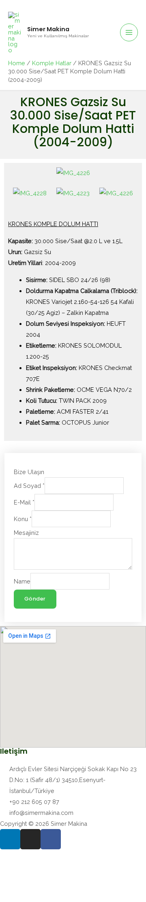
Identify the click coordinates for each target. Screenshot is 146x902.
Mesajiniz (26, 532)
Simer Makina (48, 29)
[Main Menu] (129, 32)
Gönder (35, 598)
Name (22, 581)
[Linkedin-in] (10, 839)
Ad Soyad (29, 485)
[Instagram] (30, 839)
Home (16, 63)
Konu (23, 518)
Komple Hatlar (51, 63)
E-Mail (24, 502)
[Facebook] (51, 839)
